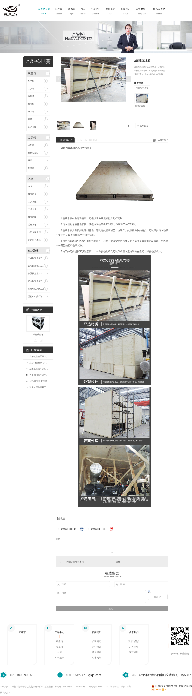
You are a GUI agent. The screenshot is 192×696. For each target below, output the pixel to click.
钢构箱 (31, 168)
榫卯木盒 (32, 194)
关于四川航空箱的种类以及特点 (39, 375)
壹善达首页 (44, 9)
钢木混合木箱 (34, 240)
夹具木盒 (32, 209)
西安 (128, 686)
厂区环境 (133, 646)
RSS (100, 686)
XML (106, 686)
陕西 (123, 686)
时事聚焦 (96, 657)
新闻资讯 (125, 9)
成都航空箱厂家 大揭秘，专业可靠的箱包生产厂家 (39, 356)
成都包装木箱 (142, 87)
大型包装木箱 (34, 232)
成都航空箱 (38, 334)
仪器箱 (31, 96)
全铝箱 (31, 145)
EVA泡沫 (33, 250)
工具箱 (31, 88)
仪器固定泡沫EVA (36, 273)
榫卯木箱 (32, 217)
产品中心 (95, 9)
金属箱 (71, 9)
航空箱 (59, 9)
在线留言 (143, 125)
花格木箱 (32, 224)
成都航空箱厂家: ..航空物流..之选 (39, 369)
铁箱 (30, 160)
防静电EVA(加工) (36, 289)
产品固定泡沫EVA (36, 281)
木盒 (30, 186)
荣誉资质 (133, 652)
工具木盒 (32, 201)
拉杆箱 (31, 104)
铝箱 (30, 119)
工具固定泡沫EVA (36, 258)
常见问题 (96, 652)
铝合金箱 (32, 127)
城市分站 (114, 686)
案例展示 (110, 9)
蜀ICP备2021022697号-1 (75, 686)
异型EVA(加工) (35, 296)
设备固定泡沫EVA (36, 266)
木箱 (83, 9)
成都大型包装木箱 (142, 106)
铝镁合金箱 (33, 153)
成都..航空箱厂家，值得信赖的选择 (39, 362)
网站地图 (93, 686)
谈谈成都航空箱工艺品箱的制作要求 (39, 387)
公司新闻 (96, 641)
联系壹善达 (159, 9)
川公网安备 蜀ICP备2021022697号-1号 (173, 686)
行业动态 (96, 646)
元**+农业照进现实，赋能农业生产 (39, 381)
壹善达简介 (142, 9)
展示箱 (31, 111)
